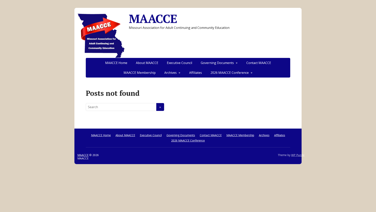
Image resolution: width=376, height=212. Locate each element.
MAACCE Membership (140, 72)
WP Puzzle (298, 155)
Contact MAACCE (258, 63)
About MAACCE (147, 63)
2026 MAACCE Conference (230, 72)
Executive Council (179, 63)
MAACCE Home (116, 63)
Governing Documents (217, 63)
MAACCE (153, 19)
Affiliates (195, 72)
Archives (170, 72)
